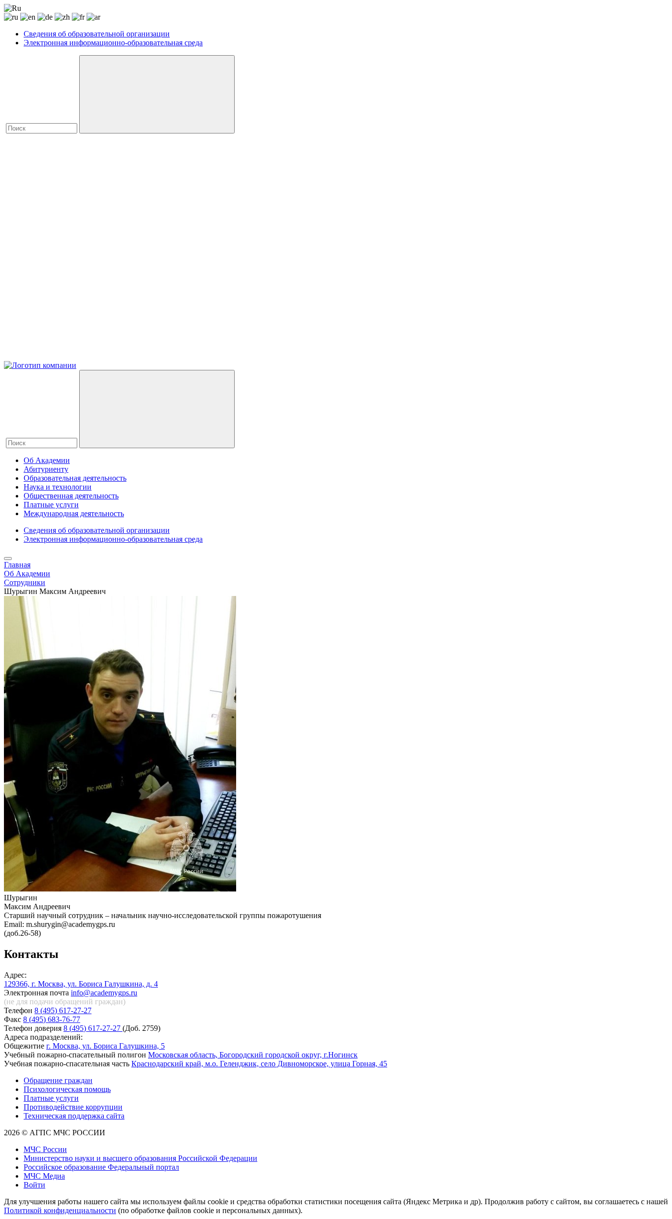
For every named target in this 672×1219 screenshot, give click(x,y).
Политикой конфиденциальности (60, 1210)
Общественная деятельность (71, 496)
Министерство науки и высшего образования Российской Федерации (140, 1158)
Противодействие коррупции (73, 1107)
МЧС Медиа (44, 1176)
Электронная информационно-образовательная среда (113, 42)
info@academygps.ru (104, 992)
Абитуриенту (46, 469)
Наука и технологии (58, 487)
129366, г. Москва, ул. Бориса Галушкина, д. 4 (81, 984)
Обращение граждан (58, 1080)
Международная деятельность (74, 513)
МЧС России (45, 1149)
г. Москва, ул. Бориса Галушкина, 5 (105, 1046)
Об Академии (47, 460)
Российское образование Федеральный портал (101, 1167)
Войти (34, 1185)
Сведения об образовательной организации (97, 34)
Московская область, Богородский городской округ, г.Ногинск (253, 1055)
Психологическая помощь (67, 1089)
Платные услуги (51, 504)
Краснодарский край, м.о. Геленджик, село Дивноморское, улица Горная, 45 (259, 1063)
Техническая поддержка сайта (74, 1116)
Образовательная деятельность (75, 478)
